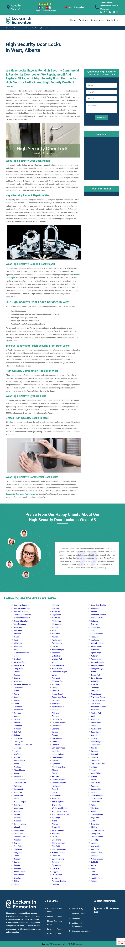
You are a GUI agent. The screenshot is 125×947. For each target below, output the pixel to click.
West (16, 640)
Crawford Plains (97, 814)
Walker (93, 805)
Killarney (55, 605)
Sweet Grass (96, 694)
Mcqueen (17, 757)
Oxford (16, 764)
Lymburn (55, 760)
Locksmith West (60, 944)
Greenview (95, 824)
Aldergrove (56, 713)
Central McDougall (59, 672)
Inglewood (18, 738)
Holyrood (94, 754)
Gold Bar (94, 748)
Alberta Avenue (58, 665)
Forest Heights (96, 741)
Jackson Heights (97, 830)
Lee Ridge (95, 840)
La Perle (55, 751)
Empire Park (57, 875)
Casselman (18, 833)
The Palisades (19, 779)
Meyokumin (95, 846)
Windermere (95, 710)
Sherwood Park (20, 662)
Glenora (17, 722)
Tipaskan (94, 875)
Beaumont (18, 646)
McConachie (57, 624)
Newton (55, 637)
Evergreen (17, 852)
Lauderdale (18, 748)
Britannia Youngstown (22, 684)
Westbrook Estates (98, 706)
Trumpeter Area (20, 783)
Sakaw (93, 865)
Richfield (94, 862)
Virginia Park (57, 659)
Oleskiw (55, 770)
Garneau (55, 884)
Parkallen (94, 656)
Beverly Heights (20, 824)
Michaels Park (96, 852)
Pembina (17, 767)
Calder (16, 691)
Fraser (16, 856)
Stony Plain (18, 668)
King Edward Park (97, 764)
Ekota (93, 821)
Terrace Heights (97, 795)
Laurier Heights (58, 754)
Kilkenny (17, 884)
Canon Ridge (19, 830)
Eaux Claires (18, 846)
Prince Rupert (57, 694)
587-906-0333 (109, 12)
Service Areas (97, 20)
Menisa (94, 843)
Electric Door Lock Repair (54, 923)
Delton (54, 675)
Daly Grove (95, 817)
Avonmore (95, 719)
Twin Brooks (95, 703)
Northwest (18, 630)
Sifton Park (56, 656)
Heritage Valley (97, 618)
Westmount (18, 789)
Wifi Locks (76, 918)
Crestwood (56, 725)
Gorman (17, 862)
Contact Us (112, 20)
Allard (54, 821)
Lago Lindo (56, 614)
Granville (55, 744)
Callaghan (56, 862)
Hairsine (17, 865)
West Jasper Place (59, 811)
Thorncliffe (56, 805)
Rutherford (95, 681)
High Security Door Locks (54, 910)
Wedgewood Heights (60, 808)
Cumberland (18, 710)
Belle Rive (18, 805)
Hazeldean (95, 751)
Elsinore (17, 719)
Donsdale (55, 732)
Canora (16, 694)
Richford (94, 672)
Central (16, 637)
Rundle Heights (58, 649)
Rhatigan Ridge (97, 668)
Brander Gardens (58, 852)
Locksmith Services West (21, 28)
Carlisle (17, 700)
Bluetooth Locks (78, 913)
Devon (16, 649)
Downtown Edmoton (21, 605)
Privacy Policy (77, 909)
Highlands (18, 868)
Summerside (96, 789)
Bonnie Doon (96, 722)
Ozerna (55, 646)
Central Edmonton (21, 621)
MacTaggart (95, 640)
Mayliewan (56, 621)
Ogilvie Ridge (96, 653)
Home (73, 20)
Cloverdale (95, 735)
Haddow (94, 611)
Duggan (55, 871)
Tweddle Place (96, 878)
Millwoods (18, 643)
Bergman (17, 821)
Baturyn (17, 678)
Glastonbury (57, 738)
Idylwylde (94, 757)
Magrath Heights (97, 643)
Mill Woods (18, 627)
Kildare (16, 881)
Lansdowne (95, 627)
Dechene (55, 729)
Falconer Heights (59, 881)
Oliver (54, 687)
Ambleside (56, 827)
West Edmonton (20, 624)
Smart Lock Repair (54, 929)
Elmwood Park (57, 681)
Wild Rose (95, 808)
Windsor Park (96, 713)
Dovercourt (18, 713)
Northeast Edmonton (22, 611)
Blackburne (56, 840)
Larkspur (94, 767)
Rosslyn (17, 773)
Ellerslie (94, 738)
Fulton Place (96, 744)
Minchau (94, 856)
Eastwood (56, 678)
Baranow (17, 675)
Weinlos (94, 881)
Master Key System (55, 916)
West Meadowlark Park (61, 814)
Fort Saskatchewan (21, 653)
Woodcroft (18, 792)
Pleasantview (96, 659)
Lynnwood (56, 764)
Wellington (18, 786)
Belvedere (17, 817)
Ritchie (93, 779)
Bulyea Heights (58, 859)
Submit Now (101, 117)
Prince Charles (19, 770)
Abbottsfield (18, 795)
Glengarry (17, 859)
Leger (93, 630)
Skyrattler (94, 684)
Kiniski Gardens (97, 836)
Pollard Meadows (97, 859)
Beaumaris (18, 681)
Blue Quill (56, 846)
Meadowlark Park (59, 767)
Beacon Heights (20, 802)
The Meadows (96, 798)
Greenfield (95, 608)
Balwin (16, 798)
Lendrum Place (97, 633)
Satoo (93, 868)
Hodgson (94, 621)
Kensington (18, 741)
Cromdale (17, 840)
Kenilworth (95, 760)
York (54, 662)
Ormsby (55, 773)
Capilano (94, 725)
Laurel (93, 770)
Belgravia (55, 836)
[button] (26, 574)
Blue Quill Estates (59, 849)
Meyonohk (95, 849)
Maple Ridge (96, 773)
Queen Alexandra (97, 662)
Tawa (93, 871)
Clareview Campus (21, 836)
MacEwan (94, 637)
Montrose (56, 633)
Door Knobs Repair (54, 934)
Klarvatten (56, 611)
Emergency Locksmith (80, 931)
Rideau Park (95, 675)
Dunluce (17, 716)
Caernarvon (18, 687)
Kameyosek (95, 833)
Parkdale (55, 691)
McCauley (56, 684)
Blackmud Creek (58, 843)
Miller (54, 630)
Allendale (55, 824)
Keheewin (94, 624)
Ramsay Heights (97, 665)
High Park (17, 732)
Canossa (17, 697)
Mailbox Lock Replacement (77, 925)
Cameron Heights (59, 722)
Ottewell (94, 776)
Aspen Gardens (58, 830)
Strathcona (95, 691)
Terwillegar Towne (98, 700)
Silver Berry (95, 783)
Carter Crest (57, 865)
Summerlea (56, 795)
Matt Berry (56, 618)
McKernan (95, 649)
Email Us (101, 908)
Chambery (18, 706)
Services (83, 20)
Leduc (16, 656)
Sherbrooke (18, 776)
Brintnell (17, 827)
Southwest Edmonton (22, 614)
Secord (55, 789)
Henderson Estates (98, 614)
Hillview (94, 827)
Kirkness (55, 608)
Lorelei (16, 751)
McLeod (55, 627)
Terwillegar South (98, 697)
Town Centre (95, 802)
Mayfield (17, 754)
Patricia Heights (58, 779)
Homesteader (19, 875)
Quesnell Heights (59, 783)
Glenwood (56, 741)
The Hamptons (58, 802)
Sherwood (56, 792)
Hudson (17, 735)
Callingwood (57, 719)
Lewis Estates (57, 757)
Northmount (57, 640)
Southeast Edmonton (22, 618)
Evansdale (18, 849)
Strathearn (95, 786)
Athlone (17, 672)
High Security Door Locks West (42, 28)
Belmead (55, 716)
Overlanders (57, 643)
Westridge (56, 817)
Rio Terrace (56, 786)
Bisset (93, 811)
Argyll (93, 716)
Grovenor (17, 729)
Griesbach (18, 725)
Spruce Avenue (58, 706)
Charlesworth (96, 729)
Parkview (55, 776)
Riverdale (56, 700)
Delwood (17, 843)
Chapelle (55, 868)
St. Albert (17, 659)
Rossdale (56, 703)
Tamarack (94, 792)
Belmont (17, 814)
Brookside (56, 856)
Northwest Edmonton (22, 608)
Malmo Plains (96, 646)
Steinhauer (95, 687)
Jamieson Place (58, 748)
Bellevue (17, 811)
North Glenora (19, 760)
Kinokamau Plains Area (23, 744)
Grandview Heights (98, 605)
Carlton (16, 703)
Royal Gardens (96, 678)
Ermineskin (56, 878)
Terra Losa (56, 798)
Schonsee (56, 653)
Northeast (17, 633)
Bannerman (18, 808)
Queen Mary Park (59, 697)
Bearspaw (56, 833)
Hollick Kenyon (19, 871)
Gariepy (55, 735)
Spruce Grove (19, 665)
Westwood (56, 710)
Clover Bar (95, 732)
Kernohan (17, 878)
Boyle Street (57, 668)
